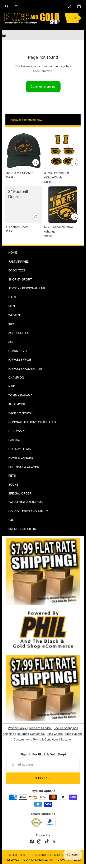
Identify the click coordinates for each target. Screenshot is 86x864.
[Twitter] (54, 841)
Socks (13, 484)
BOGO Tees (16, 270)
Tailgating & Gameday (25, 502)
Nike (11, 386)
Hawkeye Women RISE (25, 368)
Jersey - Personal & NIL (27, 288)
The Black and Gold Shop (43, 854)
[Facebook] (31, 841)
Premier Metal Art (23, 529)
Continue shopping (43, 86)
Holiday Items (19, 449)
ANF (11, 341)
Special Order (20, 493)
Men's (12, 306)
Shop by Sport (20, 279)
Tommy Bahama (20, 395)
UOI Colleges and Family (28, 511)
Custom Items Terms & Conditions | (37, 739)
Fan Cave (15, 440)
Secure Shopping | (66, 728)
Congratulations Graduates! (32, 422)
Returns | (23, 733)
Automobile (18, 404)
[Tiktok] (46, 841)
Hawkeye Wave (19, 359)
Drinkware (17, 431)
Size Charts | (55, 733)
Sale (12, 520)
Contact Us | (38, 733)
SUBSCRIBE (43, 778)
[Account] (69, 6)
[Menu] (16, 6)
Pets (12, 475)
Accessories (18, 333)
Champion (16, 377)
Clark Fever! (18, 350)
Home (12, 252)
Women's (15, 315)
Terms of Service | (41, 728)
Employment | (74, 733)
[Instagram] (39, 841)
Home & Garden (20, 457)
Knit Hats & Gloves (23, 466)
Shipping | (9, 733)
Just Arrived (18, 261)
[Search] (6, 6)
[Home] (4, 35)
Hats (12, 297)
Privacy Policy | (18, 728)
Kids (11, 324)
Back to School (21, 413)
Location (66, 739)
